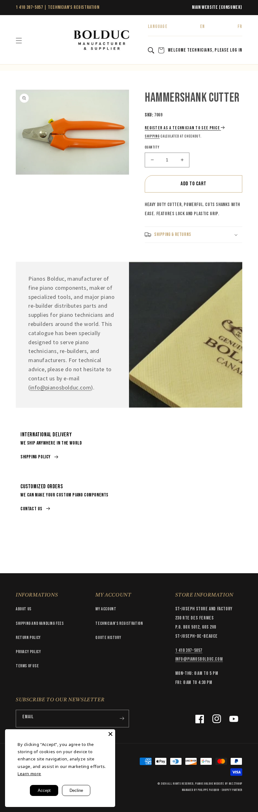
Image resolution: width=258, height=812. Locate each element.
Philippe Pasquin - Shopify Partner (220, 790)
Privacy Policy (28, 651)
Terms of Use (27, 666)
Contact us (31, 509)
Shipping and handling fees (40, 623)
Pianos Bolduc (204, 784)
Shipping (152, 136)
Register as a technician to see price (182, 128)
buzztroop (235, 784)
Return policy (28, 637)
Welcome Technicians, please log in (205, 50)
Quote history (108, 637)
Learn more (29, 773)
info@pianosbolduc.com (60, 387)
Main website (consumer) (217, 7)
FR (240, 26)
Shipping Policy (35, 457)
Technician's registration (119, 623)
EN (202, 26)
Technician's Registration (73, 7)
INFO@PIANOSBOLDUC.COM (199, 659)
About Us (23, 609)
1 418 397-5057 (29, 7)
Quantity (152, 147)
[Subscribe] (122, 718)
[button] (19, 41)
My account (105, 609)
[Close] (110, 734)
